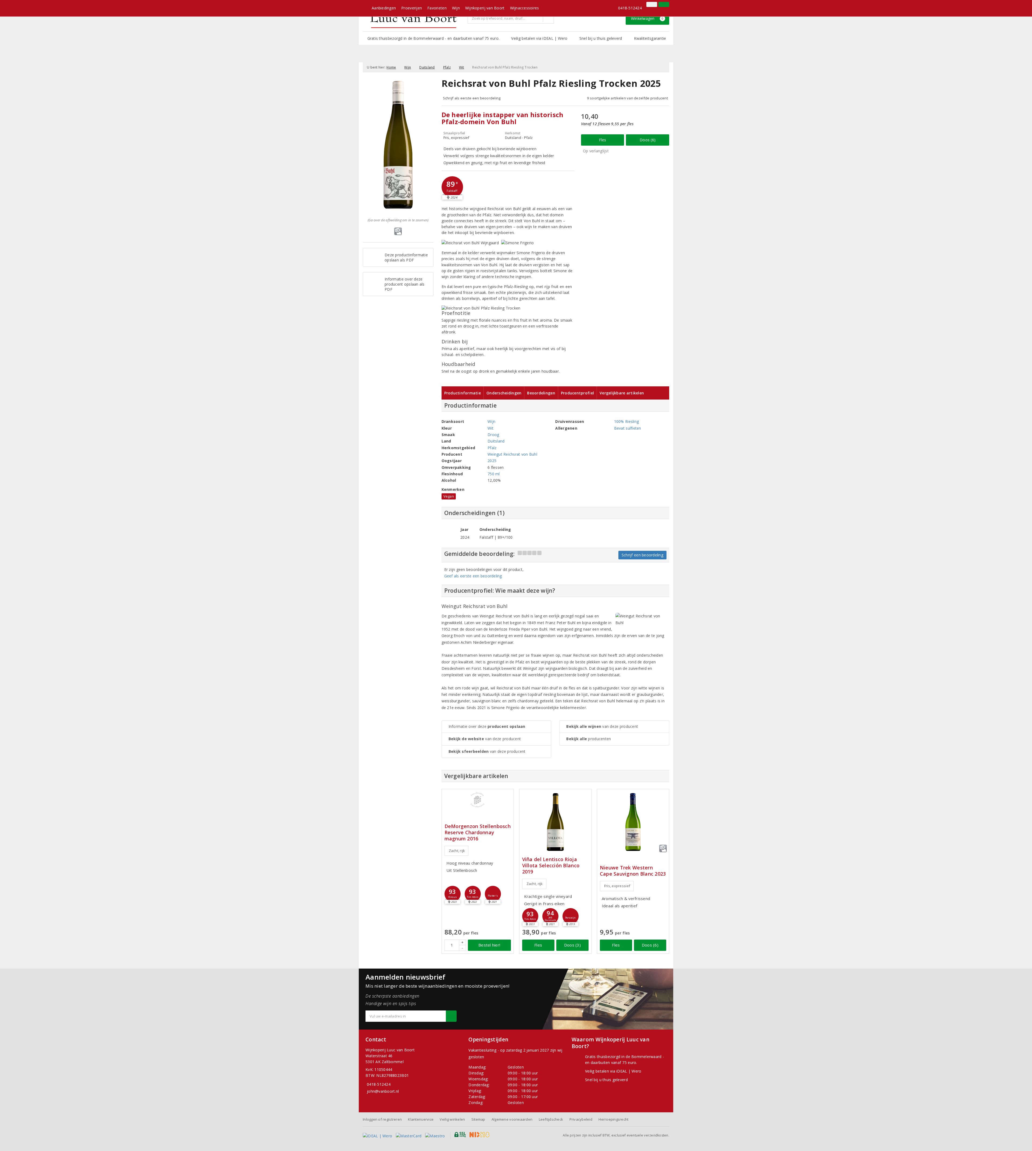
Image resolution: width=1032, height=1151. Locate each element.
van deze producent (485, 738)
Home (391, 67)
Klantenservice (420, 1119)
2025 (492, 460)
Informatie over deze (487, 726)
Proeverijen (411, 7)
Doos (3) (572, 945)
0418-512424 (630, 7)
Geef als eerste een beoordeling (473, 575)
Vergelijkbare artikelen (622, 392)
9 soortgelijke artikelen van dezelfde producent (627, 98)
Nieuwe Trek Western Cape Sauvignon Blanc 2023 (633, 871)
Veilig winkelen (452, 1119)
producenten (588, 738)
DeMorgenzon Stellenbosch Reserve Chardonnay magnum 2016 (478, 832)
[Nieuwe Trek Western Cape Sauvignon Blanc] (633, 822)
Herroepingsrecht (613, 1119)
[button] (452, 187)
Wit (461, 67)
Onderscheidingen (503, 392)
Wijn (456, 7)
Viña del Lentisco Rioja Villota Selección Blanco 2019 (550, 865)
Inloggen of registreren (382, 1119)
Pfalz (447, 67)
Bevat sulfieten (627, 428)
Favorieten (437, 7)
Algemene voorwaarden (512, 1119)
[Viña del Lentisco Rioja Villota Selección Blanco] (555, 822)
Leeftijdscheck (551, 1119)
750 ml (494, 473)
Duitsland (427, 67)
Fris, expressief (617, 885)
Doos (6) (647, 139)
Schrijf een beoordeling (642, 554)
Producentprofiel (577, 392)
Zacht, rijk (457, 850)
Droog (493, 434)
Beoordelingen (541, 392)
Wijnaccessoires (524, 7)
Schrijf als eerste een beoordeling (472, 98)
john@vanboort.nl (383, 1091)
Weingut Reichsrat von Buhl (512, 454)
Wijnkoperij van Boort (485, 7)
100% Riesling (626, 421)
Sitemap (478, 1119)
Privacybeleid (580, 1119)
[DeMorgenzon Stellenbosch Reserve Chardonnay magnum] (478, 800)
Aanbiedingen (384, 7)
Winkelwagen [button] (647, 18)
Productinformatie (462, 392)
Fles (602, 139)
